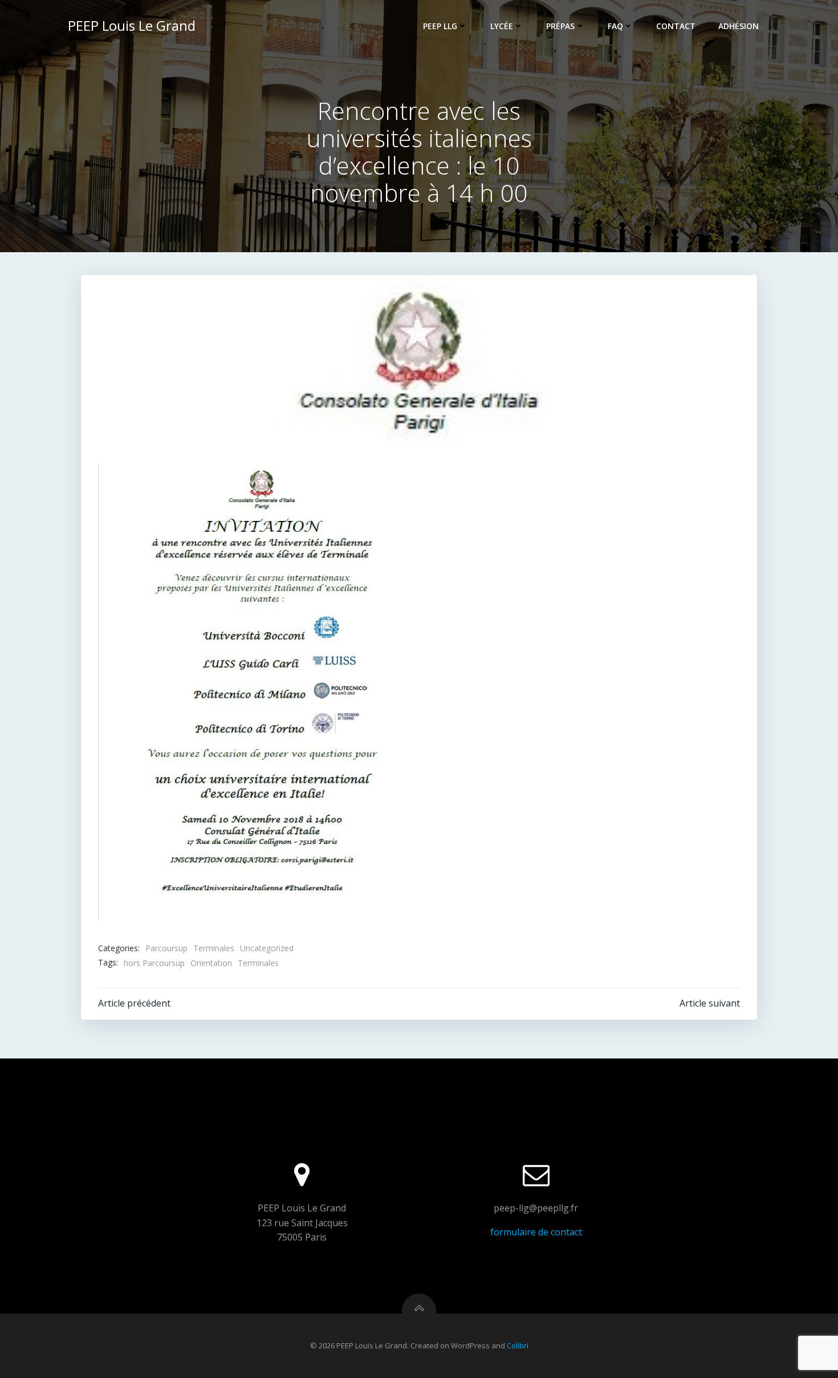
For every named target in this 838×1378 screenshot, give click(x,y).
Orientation (211, 962)
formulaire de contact (536, 1232)
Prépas (560, 26)
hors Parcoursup (154, 962)
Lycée (501, 26)
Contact (675, 26)
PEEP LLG (440, 26)
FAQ (615, 26)
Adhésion (738, 26)
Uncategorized (267, 948)
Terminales (213, 948)
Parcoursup (166, 948)
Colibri (517, 1345)
